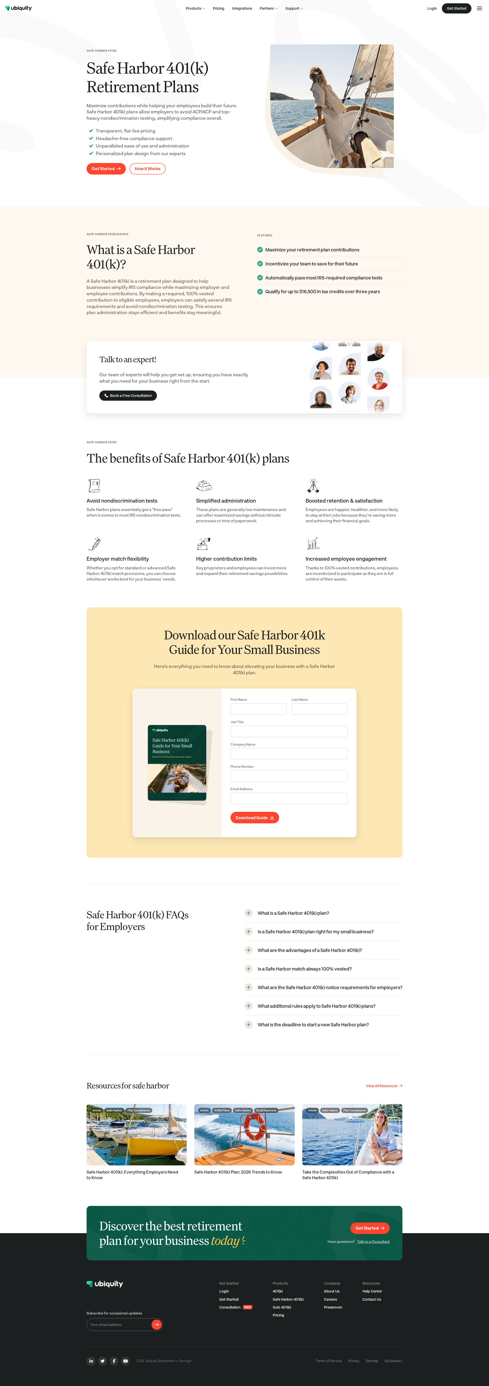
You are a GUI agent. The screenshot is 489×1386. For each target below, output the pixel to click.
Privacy (353, 1361)
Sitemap (372, 1361)
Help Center (372, 1291)
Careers (330, 1299)
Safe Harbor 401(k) (288, 1299)
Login (432, 8)
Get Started (229, 1299)
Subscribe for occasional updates (114, 1313)
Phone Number (242, 766)
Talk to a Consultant (373, 1241)
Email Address (241, 789)
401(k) (278, 1291)
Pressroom (333, 1307)
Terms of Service (329, 1361)
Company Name (242, 744)
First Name (238, 699)
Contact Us (371, 1299)
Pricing (278, 1315)
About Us (331, 1291)
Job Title (237, 722)
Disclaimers (393, 1361)
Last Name (300, 699)
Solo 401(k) (282, 1307)
